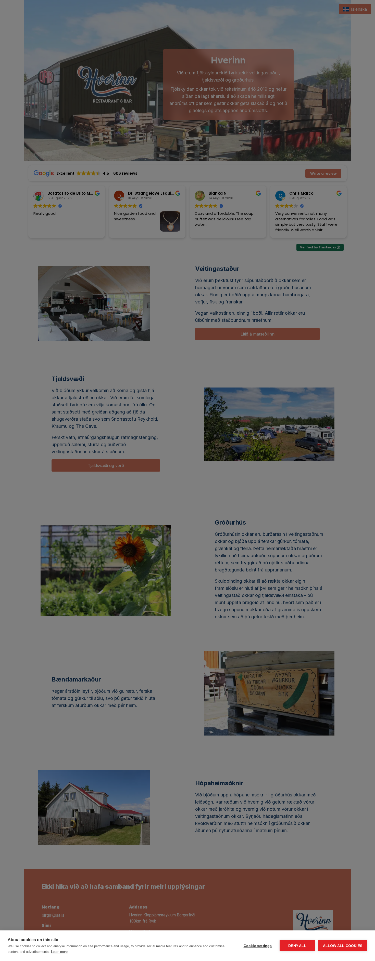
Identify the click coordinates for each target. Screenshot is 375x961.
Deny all (297, 946)
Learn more (59, 952)
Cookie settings (258, 946)
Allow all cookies (342, 946)
